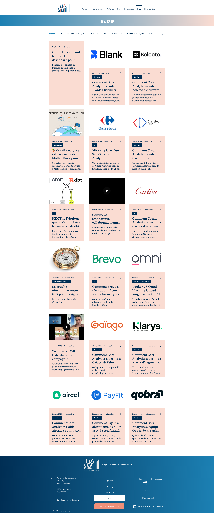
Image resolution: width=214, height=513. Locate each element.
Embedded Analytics (135, 33)
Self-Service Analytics (76, 33)
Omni (105, 33)
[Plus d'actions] (81, 46)
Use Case (94, 33)
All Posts (52, 33)
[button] (162, 34)
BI (61, 33)
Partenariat (117, 33)
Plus (151, 33)
